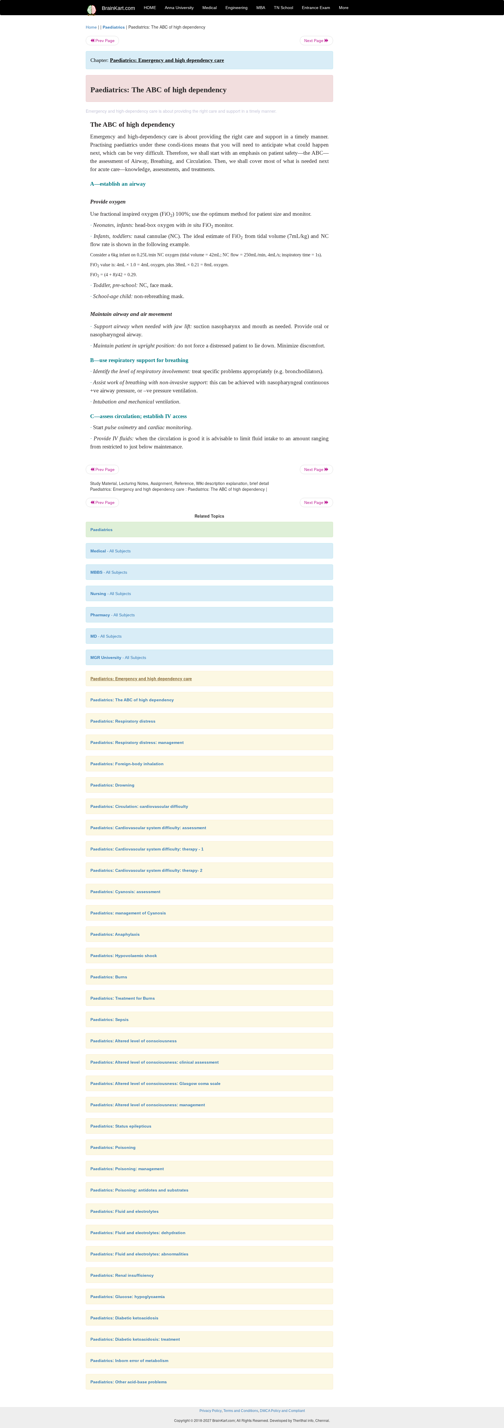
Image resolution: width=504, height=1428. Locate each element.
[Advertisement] (380, 111)
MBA (260, 7)
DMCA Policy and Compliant (282, 1411)
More (344, 7)
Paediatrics (114, 27)
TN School (283, 7)
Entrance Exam (316, 7)
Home (91, 27)
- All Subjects (110, 551)
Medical (209, 7)
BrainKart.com (118, 8)
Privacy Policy (211, 1411)
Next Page (314, 40)
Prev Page (104, 40)
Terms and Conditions (240, 1411)
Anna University (179, 7)
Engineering (236, 7)
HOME (150, 7)
